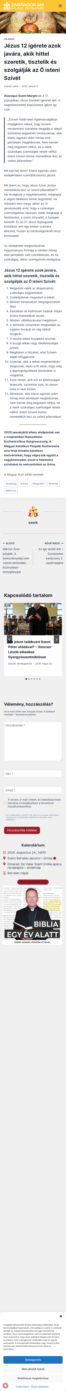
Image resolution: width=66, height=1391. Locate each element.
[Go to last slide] (9, 639)
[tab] (26, 679)
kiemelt (53, 483)
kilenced (11, 490)
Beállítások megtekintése (33, 1378)
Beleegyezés (33, 1359)
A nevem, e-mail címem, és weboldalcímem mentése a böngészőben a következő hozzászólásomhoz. (34, 803)
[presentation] (33, 619)
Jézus (24, 483)
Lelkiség (9, 39)
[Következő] (56, 639)
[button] (61, 1316)
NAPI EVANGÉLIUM (33, 882)
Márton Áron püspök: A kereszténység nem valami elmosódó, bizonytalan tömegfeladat (16, 558)
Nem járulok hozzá (33, 1369)
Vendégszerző (24, 663)
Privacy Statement (39, 1386)
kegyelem (38, 483)
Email (10, 790)
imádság (11, 483)
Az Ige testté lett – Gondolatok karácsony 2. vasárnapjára (50, 553)
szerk (15, 86)
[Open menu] (60, 5)
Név (9, 773)
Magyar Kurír (15, 474)
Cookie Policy (22, 1386)
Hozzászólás (15, 725)
